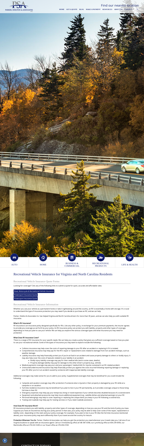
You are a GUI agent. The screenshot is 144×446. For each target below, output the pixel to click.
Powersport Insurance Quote (25, 295)
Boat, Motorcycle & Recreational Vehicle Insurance (34, 291)
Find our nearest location (120, 5)
